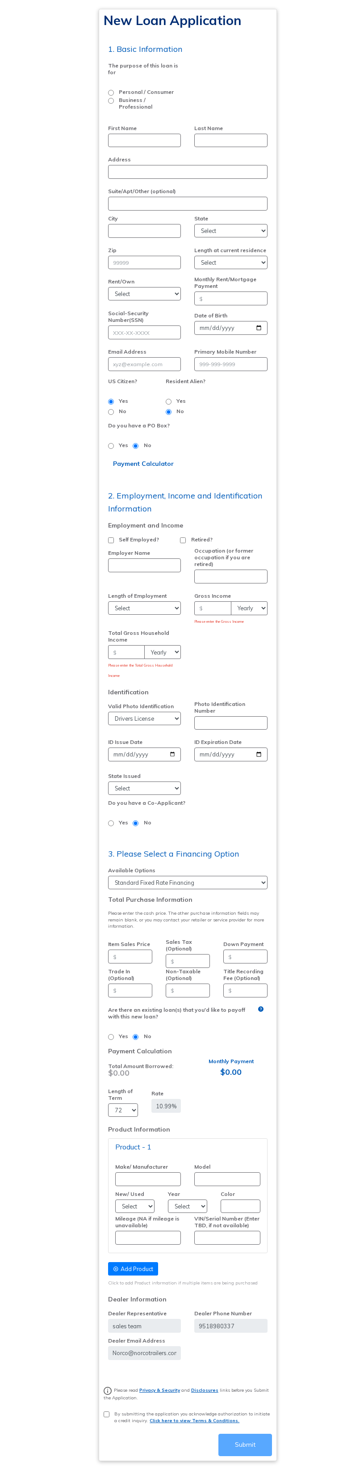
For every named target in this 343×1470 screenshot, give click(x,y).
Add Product (137, 1268)
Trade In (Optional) (121, 974)
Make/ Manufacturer (141, 1166)
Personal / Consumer (146, 92)
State (201, 218)
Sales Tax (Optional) (179, 945)
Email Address (127, 351)
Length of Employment (137, 595)
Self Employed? (139, 539)
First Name (122, 128)
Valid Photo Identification (141, 706)
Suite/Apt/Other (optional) (142, 191)
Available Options (131, 870)
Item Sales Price (129, 944)
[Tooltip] (261, 1008)
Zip (112, 250)
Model (202, 1166)
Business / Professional (135, 103)
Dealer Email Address (136, 1340)
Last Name (208, 128)
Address (119, 159)
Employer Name (129, 552)
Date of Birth (210, 315)
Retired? (202, 539)
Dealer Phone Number (223, 1313)
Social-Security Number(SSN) (128, 316)
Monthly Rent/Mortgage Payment (225, 282)
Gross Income (212, 595)
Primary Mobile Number (225, 351)
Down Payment (243, 944)
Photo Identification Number (219, 707)
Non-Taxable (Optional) (183, 974)
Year (174, 1194)
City (113, 218)
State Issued (124, 776)
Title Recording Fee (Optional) (243, 974)
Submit (245, 1444)
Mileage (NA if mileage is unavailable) (147, 1222)
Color (228, 1194)
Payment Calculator (143, 464)
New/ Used (129, 1194)
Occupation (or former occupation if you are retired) (223, 557)
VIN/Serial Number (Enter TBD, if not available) (226, 1222)
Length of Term (120, 1094)
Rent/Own (121, 281)
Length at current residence (230, 250)
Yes (123, 400)
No (122, 411)
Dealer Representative (137, 1313)
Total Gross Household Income (138, 636)
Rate (157, 1093)
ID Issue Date (125, 742)
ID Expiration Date (218, 742)
